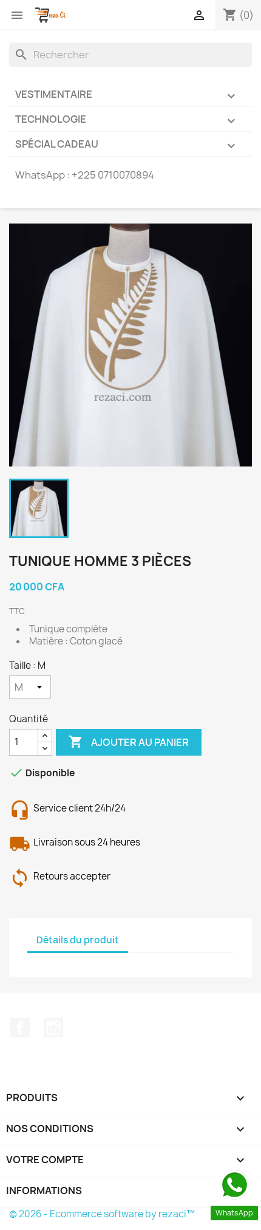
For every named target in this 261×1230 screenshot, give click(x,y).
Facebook (20, 1027)
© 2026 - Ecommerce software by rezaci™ (102, 1214)
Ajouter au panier (129, 741)
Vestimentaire (127, 95)
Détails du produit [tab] (77, 940)
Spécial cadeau (127, 145)
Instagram (53, 1027)
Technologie (127, 120)
